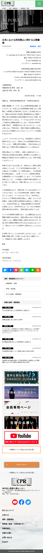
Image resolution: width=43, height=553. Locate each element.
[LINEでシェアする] (32, 270)
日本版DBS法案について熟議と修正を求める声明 (18, 351)
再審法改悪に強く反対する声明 (12, 319)
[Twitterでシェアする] (5, 270)
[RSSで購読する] (38, 270)
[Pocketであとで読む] (16, 270)
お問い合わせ (21, 464)
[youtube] (15, 502)
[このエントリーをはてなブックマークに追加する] (27, 270)
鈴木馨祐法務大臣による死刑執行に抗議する (16, 342)
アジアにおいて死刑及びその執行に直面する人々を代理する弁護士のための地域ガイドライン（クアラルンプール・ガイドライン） (20, 330)
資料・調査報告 (8, 519)
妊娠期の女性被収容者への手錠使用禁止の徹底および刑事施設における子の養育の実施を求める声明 (20, 361)
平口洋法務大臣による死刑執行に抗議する (15, 310)
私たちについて (8, 510)
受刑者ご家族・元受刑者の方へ (13, 524)
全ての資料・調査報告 (14, 294)
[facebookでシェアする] (10, 270)
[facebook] (21, 502)
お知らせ (5, 515)
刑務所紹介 (6, 528)
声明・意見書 (10, 289)
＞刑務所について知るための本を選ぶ (21, 449)
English (5, 542)
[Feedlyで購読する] (21, 270)
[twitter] (28, 502)
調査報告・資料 (11, 283)
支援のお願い (7, 533)
